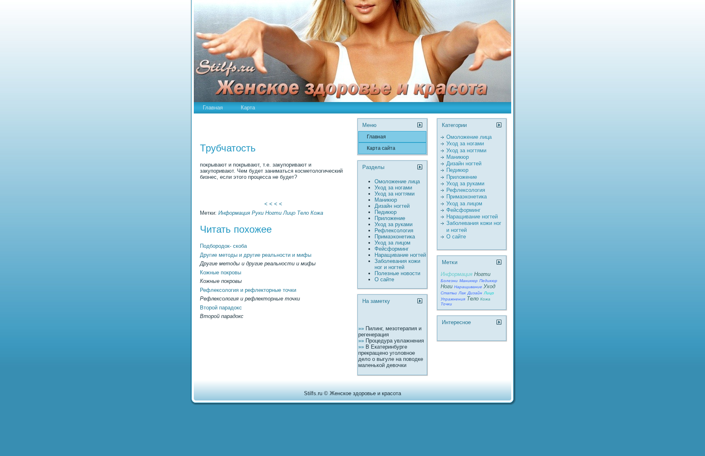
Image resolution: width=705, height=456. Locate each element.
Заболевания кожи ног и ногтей (397, 264)
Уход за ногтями (395, 194)
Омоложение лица (397, 181)
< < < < (273, 204)
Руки (258, 213)
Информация (234, 213)
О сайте (384, 279)
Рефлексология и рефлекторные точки (248, 290)
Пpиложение (390, 218)
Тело (303, 213)
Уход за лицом (392, 243)
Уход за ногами (393, 188)
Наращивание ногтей (400, 255)
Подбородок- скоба (223, 246)
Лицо (289, 213)
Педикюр (386, 212)
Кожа (316, 213)
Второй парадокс (221, 308)
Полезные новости (397, 273)
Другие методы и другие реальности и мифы (255, 255)
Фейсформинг (392, 249)
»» (362, 328)
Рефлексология (394, 230)
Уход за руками (393, 224)
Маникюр (386, 200)
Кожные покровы (220, 272)
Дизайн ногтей (392, 206)
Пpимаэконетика (395, 237)
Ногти (273, 213)
